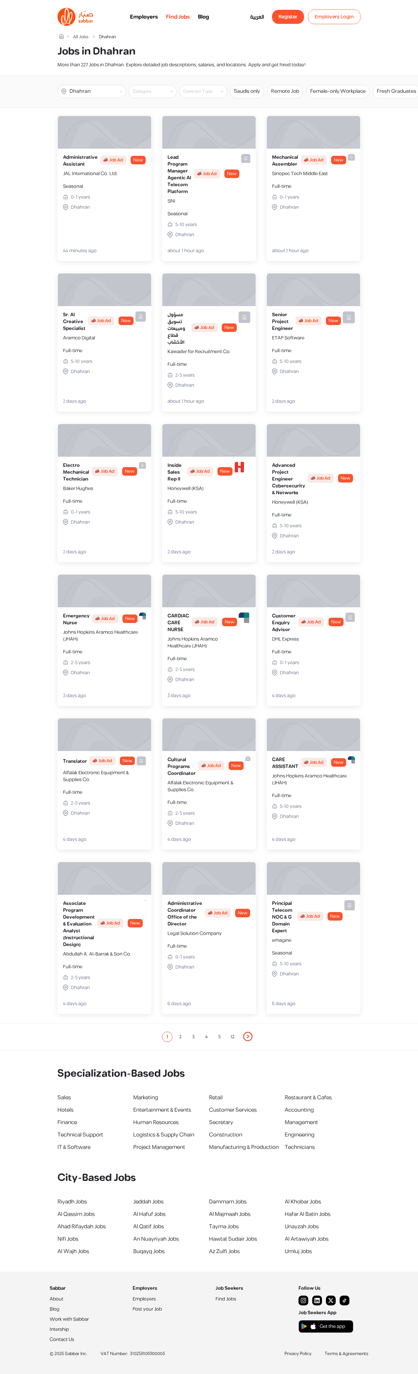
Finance (67, 1122)
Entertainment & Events (162, 1110)
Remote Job (285, 91)
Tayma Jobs (224, 1226)
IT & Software (73, 1147)
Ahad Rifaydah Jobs (81, 1226)
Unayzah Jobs (302, 1226)
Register (288, 17)
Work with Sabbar (69, 1319)
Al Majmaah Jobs (229, 1214)
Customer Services (233, 1110)
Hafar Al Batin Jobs (307, 1214)
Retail (216, 1097)
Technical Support (80, 1135)
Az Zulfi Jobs (224, 1251)
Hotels (65, 1110)
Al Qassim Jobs (76, 1214)
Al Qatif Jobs (148, 1226)
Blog (203, 17)
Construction (225, 1135)
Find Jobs (178, 17)
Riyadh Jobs (72, 1202)
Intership (59, 1329)
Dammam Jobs (228, 1202)
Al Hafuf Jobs (149, 1214)
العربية (257, 17)
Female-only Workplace (338, 91)
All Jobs (80, 37)
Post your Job (147, 1309)
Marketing (145, 1097)
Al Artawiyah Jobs (307, 1239)
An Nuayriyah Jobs (156, 1239)
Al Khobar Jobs (303, 1202)
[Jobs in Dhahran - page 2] (248, 1036)
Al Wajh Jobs (73, 1251)
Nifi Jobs (67, 1239)
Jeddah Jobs (148, 1202)
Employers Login (334, 17)
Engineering (299, 1135)
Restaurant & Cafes (308, 1097)
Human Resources (156, 1122)
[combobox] (158, 91)
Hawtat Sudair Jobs (233, 1239)
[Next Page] (248, 1037)
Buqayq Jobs (149, 1251)
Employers (144, 17)
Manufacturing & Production (244, 1147)
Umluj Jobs (298, 1251)
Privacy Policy (298, 1353)
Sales (64, 1097)
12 (232, 1036)
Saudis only (247, 91)
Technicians (300, 1147)
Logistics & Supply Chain (163, 1135)
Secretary (221, 1122)
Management (301, 1122)
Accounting (299, 1110)
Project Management (159, 1147)
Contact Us (62, 1339)
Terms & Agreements (346, 1353)
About (56, 1299)
